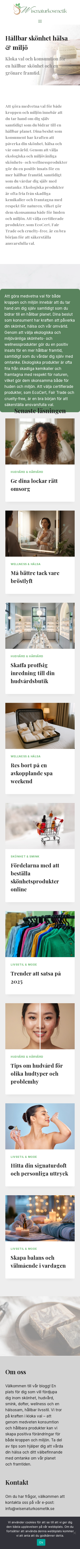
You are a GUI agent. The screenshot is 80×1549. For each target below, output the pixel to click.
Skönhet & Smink (25, 856)
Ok (41, 1542)
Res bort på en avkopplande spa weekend (32, 773)
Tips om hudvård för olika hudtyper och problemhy (37, 1073)
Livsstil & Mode (24, 964)
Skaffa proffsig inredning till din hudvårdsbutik (33, 672)
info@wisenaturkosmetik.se (29, 1508)
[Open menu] (40, 21)
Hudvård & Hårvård (27, 472)
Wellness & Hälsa (26, 564)
